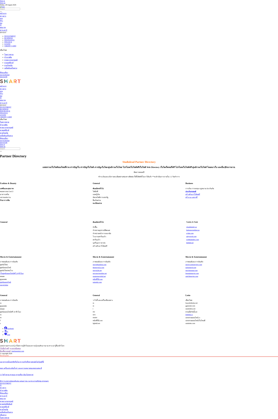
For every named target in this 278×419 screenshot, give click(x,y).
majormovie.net (190, 267)
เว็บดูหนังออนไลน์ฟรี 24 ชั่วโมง (12, 273)
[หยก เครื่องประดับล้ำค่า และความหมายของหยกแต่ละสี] (139, 364)
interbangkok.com (18, 351)
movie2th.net (97, 270)
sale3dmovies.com (191, 276)
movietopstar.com (191, 270)
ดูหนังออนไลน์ (5, 282)
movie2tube (4, 285)
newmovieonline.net (100, 273)
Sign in (2, 1)
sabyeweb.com (191, 236)
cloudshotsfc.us (191, 227)
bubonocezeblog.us (192, 230)
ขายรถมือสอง (15, 348)
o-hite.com (190, 233)
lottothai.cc (189, 315)
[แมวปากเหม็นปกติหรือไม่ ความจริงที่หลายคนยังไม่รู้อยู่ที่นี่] (139, 358)
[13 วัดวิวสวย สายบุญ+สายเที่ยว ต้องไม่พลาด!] (139, 371)
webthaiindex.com (192, 240)
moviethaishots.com (99, 265)
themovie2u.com (98, 267)
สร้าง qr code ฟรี (191, 197)
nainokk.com (97, 282)
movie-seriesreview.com (193, 265)
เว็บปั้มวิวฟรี (4, 348)
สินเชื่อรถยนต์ (5, 351)
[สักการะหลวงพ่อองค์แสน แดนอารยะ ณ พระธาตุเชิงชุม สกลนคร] (139, 377)
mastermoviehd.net (99, 276)
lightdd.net (190, 243)
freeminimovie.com (192, 273)
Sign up (2, 3)
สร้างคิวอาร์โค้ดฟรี (192, 194)
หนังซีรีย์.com (98, 279)
